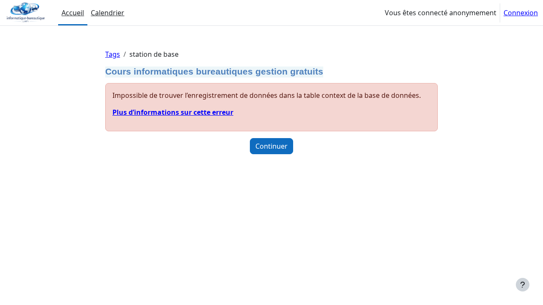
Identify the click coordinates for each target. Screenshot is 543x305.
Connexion (521, 12)
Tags (112, 54)
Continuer (271, 146)
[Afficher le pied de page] (522, 284)
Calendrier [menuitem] (107, 12)
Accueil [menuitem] (73, 12)
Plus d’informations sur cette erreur (172, 112)
